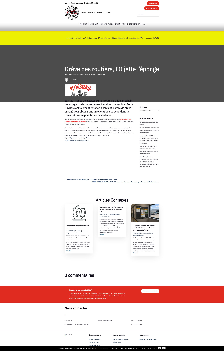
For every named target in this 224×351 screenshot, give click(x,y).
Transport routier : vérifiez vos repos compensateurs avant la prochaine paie (149, 130)
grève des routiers (77, 138)
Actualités (90, 12)
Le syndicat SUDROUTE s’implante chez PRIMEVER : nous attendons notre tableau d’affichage (144, 228)
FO (70, 138)
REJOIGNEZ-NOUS (151, 8)
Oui (159, 348)
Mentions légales (94, 345)
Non (164, 348)
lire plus (68, 250)
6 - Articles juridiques (81, 231)
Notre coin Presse (94, 339)
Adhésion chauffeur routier (147, 339)
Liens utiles (117, 342)
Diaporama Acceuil (89, 74)
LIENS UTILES (153, 3)
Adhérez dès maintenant (150, 291)
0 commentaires (100, 74)
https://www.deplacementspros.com (76, 140)
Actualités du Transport (120, 339)
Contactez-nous (94, 342)
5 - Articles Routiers (77, 74)
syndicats (87, 138)
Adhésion (99, 12)
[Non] (222, 348)
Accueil (83, 12)
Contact (108, 12)
